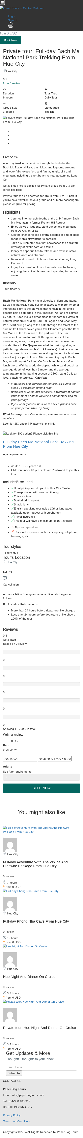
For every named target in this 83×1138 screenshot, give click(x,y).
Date (6, 745)
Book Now (10, 40)
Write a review (13, 735)
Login (11, 16)
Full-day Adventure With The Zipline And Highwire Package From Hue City (35, 864)
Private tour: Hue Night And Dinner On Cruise (39, 1028)
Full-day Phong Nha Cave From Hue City (36, 921)
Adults (7, 766)
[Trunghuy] (10, 844)
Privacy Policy (12, 1115)
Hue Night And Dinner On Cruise (29, 977)
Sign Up (13, 20)
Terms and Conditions (17, 1121)
